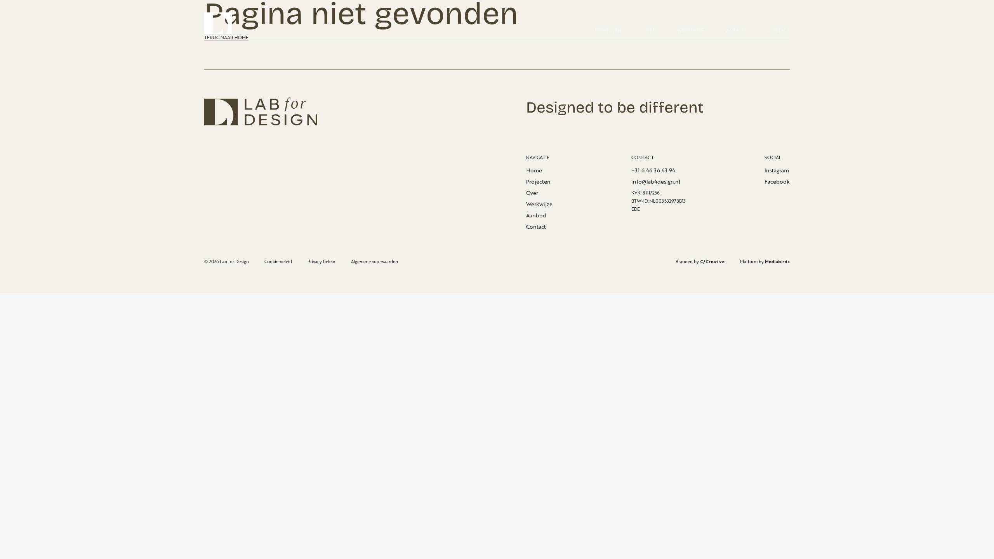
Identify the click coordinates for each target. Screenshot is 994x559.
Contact (778, 30)
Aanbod (736, 30)
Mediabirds (777, 261)
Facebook (777, 181)
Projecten (608, 30)
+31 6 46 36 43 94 (653, 170)
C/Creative (712, 261)
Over (649, 30)
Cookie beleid (278, 261)
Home (534, 170)
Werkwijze (691, 30)
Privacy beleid (321, 261)
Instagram (777, 170)
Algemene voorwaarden (374, 261)
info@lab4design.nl (655, 181)
